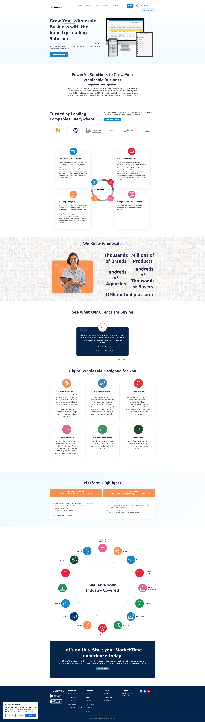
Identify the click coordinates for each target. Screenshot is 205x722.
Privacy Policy (107, 693)
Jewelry (79, 625)
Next (124, 360)
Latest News (89, 707)
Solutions (87, 5)
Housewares (140, 616)
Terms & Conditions (108, 697)
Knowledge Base (72, 697)
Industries (79, 5)
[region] (20, 710)
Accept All (31, 715)
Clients (97, 5)
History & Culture (90, 704)
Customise (10, 715)
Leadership (88, 700)
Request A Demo (148, 10)
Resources (115, 5)
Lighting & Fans (64, 560)
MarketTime (145, 5)
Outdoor (102, 635)
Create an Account (72, 704)
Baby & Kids (56, 603)
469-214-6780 (79, 707)
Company (104, 5)
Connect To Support (73, 693)
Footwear (139, 560)
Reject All (20, 715)
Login (130, 5)
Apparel (79, 551)
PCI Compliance (107, 700)
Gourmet (148, 603)
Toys (55, 588)
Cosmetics (65, 616)
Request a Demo (72, 700)
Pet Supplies (56, 573)
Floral (125, 551)
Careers (88, 711)
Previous (119, 360)
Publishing (126, 625)
